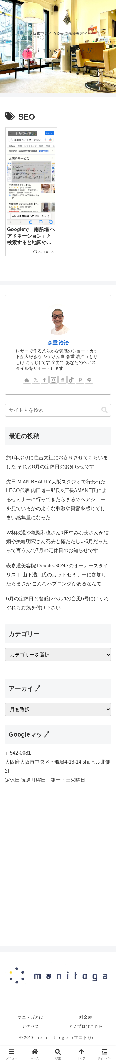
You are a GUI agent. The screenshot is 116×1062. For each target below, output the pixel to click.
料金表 (85, 1017)
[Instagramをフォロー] (53, 380)
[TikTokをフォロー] (71, 380)
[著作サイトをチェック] (27, 380)
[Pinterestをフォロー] (80, 380)
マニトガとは (30, 1017)
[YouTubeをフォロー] (62, 380)
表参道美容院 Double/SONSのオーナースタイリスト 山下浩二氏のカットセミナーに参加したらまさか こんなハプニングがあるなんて (57, 574)
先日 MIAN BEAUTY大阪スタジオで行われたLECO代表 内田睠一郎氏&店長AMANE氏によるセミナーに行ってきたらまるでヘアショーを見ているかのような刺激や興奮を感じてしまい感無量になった (56, 499)
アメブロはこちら (85, 1026)
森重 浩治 (58, 342)
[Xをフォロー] (36, 380)
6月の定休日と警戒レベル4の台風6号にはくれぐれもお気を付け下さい (57, 603)
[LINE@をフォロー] (89, 380)
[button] (104, 410)
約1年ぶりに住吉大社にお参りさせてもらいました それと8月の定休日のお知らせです (57, 462)
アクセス (30, 1026)
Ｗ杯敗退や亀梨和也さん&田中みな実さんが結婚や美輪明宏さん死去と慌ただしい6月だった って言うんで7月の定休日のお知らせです (57, 541)
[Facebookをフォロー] (45, 380)
